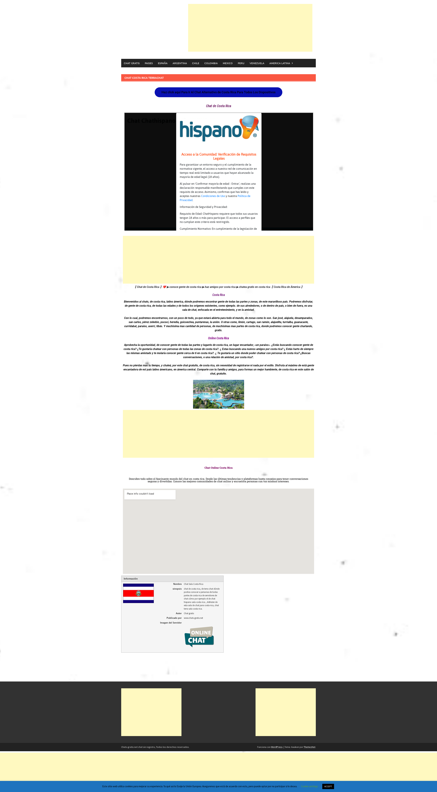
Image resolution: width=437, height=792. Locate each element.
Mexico (228, 63)
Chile (195, 63)
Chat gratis (132, 63)
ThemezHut (309, 747)
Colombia (211, 63)
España (162, 63)
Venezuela (257, 63)
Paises (149, 63)
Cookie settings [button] (309, 786)
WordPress (277, 747)
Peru (241, 63)
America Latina (279, 63)
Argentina (180, 63)
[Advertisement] (250, 28)
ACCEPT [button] (328, 786)
